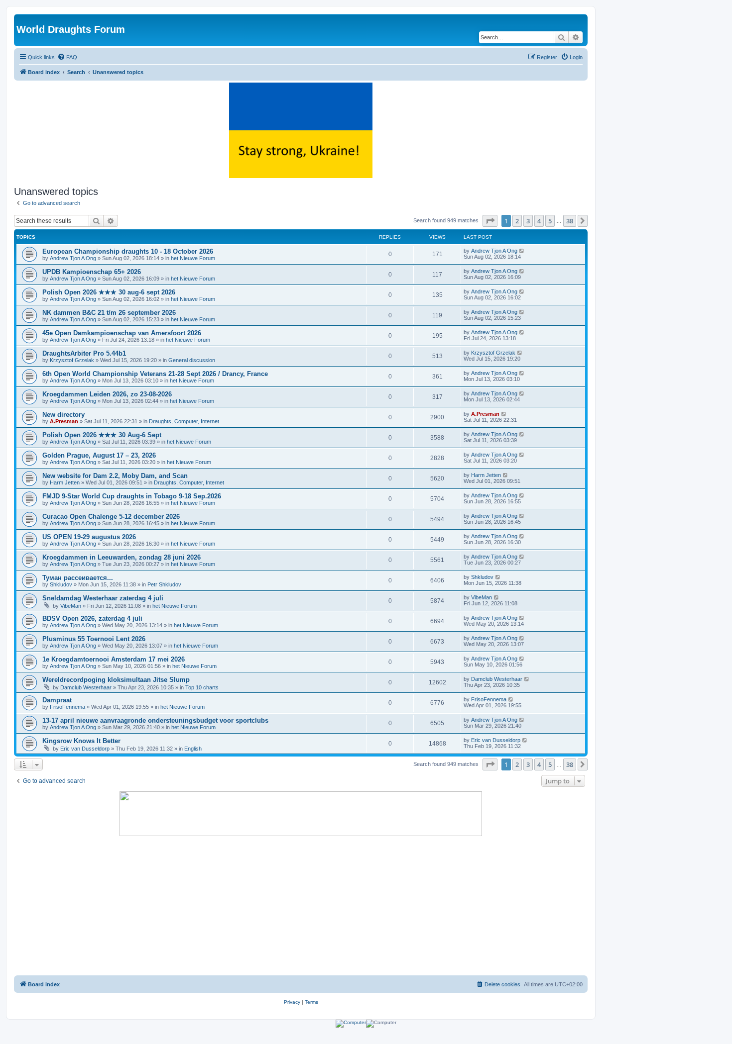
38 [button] (569, 220)
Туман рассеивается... (77, 577)
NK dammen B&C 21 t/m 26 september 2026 (109, 312)
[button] (490, 221)
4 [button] (539, 220)
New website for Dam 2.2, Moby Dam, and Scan (115, 475)
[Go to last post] (522, 251)
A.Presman (64, 421)
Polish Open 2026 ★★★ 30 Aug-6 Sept (101, 435)
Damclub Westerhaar (86, 687)
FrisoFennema (67, 707)
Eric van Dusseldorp (85, 749)
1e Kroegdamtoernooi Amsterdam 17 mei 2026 (113, 659)
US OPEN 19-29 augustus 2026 (89, 537)
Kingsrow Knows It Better (81, 741)
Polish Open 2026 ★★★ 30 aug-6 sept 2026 (108, 292)
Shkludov (61, 584)
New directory (63, 414)
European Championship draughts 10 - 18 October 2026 (127, 251)
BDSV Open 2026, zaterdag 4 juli (92, 618)
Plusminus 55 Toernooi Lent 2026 (93, 639)
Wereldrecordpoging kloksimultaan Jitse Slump (116, 679)
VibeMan (70, 606)
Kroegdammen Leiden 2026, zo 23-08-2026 (107, 394)
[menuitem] (67, 57)
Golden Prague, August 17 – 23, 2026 (99, 455)
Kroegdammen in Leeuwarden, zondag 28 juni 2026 (121, 557)
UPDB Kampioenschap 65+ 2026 (91, 272)
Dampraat (57, 700)
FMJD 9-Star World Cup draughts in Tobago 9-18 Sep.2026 (131, 496)
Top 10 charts (202, 687)
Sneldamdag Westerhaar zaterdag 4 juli (102, 598)
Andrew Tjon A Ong (73, 258)
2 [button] (517, 220)
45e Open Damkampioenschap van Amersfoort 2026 (121, 333)
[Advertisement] (301, 905)
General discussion (191, 360)
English (193, 749)
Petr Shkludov (164, 584)
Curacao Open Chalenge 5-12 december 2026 (111, 516)
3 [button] (528, 220)
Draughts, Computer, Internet (184, 421)
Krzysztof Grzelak (72, 360)
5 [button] (550, 220)
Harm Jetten (65, 482)
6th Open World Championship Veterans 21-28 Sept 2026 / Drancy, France (155, 374)
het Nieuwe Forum (193, 258)
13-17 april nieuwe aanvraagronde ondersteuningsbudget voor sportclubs (155, 720)
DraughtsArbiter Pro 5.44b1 (84, 353)
